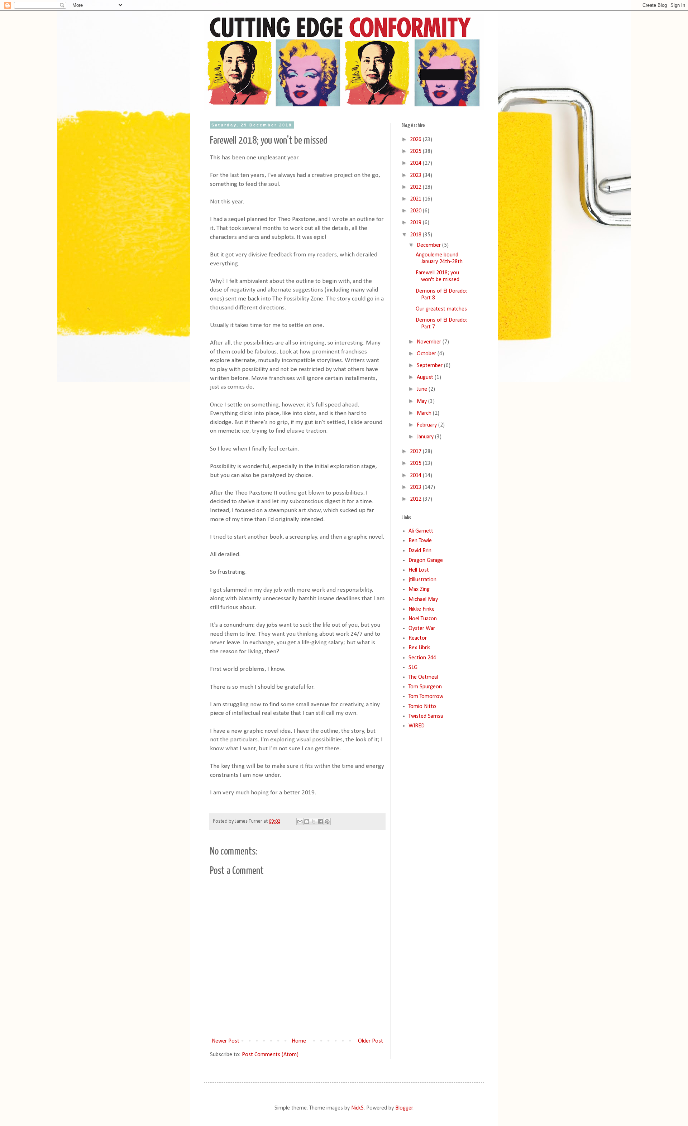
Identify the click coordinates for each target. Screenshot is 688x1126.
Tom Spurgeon (425, 687)
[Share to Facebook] (320, 821)
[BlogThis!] (306, 821)
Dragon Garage (425, 560)
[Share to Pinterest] (327, 821)
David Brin (419, 551)
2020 (416, 211)
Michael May (423, 599)
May (422, 401)
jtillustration (422, 580)
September (430, 366)
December (429, 245)
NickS (357, 1108)
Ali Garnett (420, 531)
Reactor (417, 638)
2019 (416, 223)
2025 (416, 151)
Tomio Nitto (422, 706)
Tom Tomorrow (425, 696)
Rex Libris (419, 648)
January (426, 437)
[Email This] (300, 821)
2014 (416, 475)
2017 (416, 451)
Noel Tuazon (422, 619)
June (423, 389)
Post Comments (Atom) (270, 1055)
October (427, 354)
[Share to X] (313, 821)
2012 (416, 499)
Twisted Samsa (425, 716)
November (430, 342)
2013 (416, 487)
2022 (416, 187)
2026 (416, 140)
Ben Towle (420, 541)
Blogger (404, 1108)
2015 (416, 463)
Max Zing (419, 589)
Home (299, 1041)
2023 (416, 175)
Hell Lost (418, 570)
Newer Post (225, 1041)
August (426, 377)
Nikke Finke (421, 609)
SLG (412, 667)
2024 (416, 163)
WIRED (416, 726)
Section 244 (422, 658)
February (427, 425)
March (425, 413)
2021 (416, 199)
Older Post (370, 1041)
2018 (416, 235)
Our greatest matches (441, 309)
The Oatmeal (423, 677)
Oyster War (421, 628)
